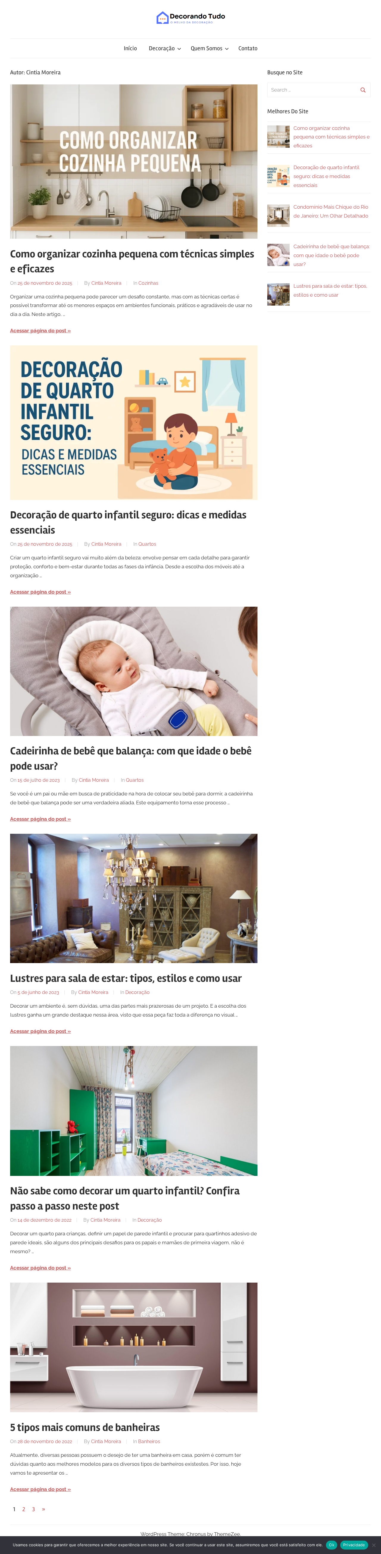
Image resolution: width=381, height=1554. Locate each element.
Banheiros (149, 1441)
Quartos (147, 544)
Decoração (162, 48)
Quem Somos (206, 48)
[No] (374, 1545)
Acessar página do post (38, 331)
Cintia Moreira (106, 283)
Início (130, 48)
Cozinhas (148, 283)
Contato (247, 48)
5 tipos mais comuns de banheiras (85, 1427)
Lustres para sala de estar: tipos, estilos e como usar (126, 978)
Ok (331, 1544)
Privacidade (354, 1544)
